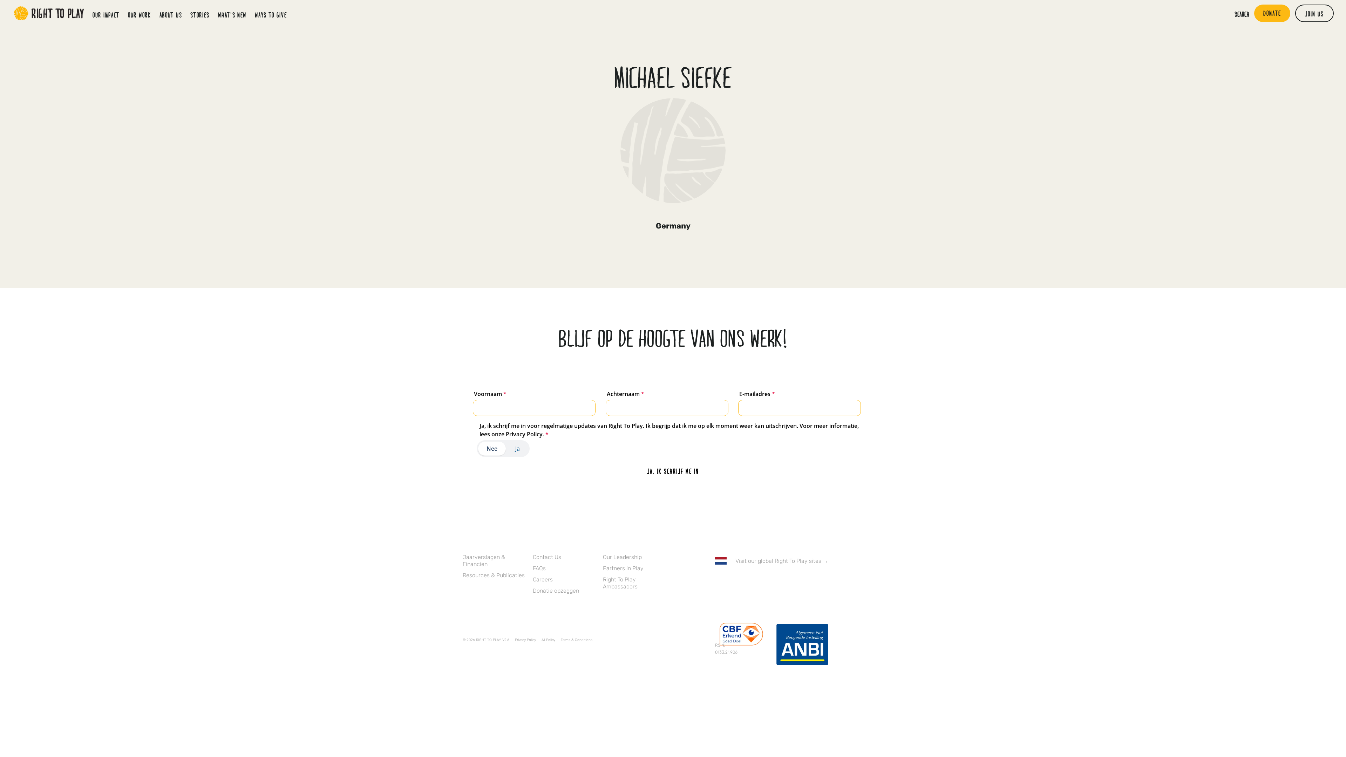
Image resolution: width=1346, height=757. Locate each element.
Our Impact (106, 15)
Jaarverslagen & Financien (484, 560)
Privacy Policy (525, 640)
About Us (170, 15)
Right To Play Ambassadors (620, 583)
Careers (543, 579)
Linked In (763, 581)
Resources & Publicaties (494, 575)
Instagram (748, 581)
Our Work (139, 15)
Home (49, 13)
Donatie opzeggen (556, 590)
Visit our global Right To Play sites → (781, 561)
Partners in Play (623, 568)
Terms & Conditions (576, 640)
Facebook (719, 581)
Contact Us (547, 557)
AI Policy (548, 640)
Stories (200, 15)
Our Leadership (622, 557)
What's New (232, 15)
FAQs (539, 568)
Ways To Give (271, 15)
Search (1242, 14)
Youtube (778, 581)
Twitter (733, 581)
